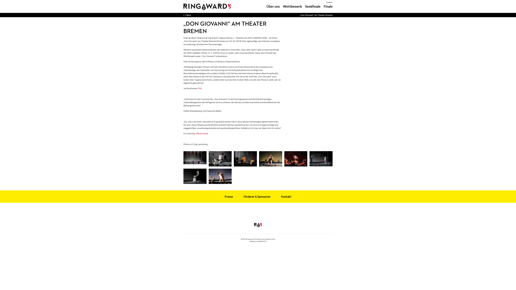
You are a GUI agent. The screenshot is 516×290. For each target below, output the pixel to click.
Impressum (261, 239)
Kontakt (286, 196)
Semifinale (312, 6)
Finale (328, 6)
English (329, 2)
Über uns (273, 6)
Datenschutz (270, 239)
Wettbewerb (292, 6)
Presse (229, 196)
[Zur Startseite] (258, 224)
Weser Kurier (202, 133)
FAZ (200, 88)
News (188, 15)
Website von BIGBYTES (258, 241)
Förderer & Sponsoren (257, 196)
